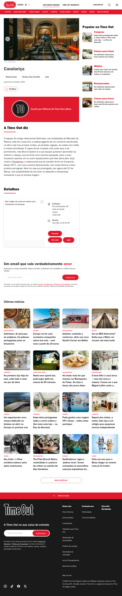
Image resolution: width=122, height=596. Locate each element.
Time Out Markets (71, 5)
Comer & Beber (34, 12)
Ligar (69, 240)
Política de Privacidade (62, 284)
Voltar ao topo (63, 496)
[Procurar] (109, 4)
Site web (55, 240)
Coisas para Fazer (20, 12)
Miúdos (75, 12)
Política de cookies (69, 546)
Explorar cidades (51, 5)
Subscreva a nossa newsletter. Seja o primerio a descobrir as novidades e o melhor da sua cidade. (39, 270)
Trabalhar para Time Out (70, 530)
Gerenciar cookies (69, 566)
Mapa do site (66, 576)
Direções (55, 234)
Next (75, 39)
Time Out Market (103, 12)
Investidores (67, 524)
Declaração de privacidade (68, 539)
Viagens (84, 12)
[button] (42, 202)
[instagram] (5, 586)
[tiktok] (11, 586)
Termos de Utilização (45, 284)
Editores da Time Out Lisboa (57, 109)
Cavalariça (17, 162)
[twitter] (25, 586)
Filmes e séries (65, 12)
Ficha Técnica (67, 512)
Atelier (91, 12)
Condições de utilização (67, 553)
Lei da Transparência (70, 561)
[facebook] (18, 586)
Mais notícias (61, 481)
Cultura (45, 12)
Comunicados (67, 518)
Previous (7, 39)
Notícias (8, 12)
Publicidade (87, 512)
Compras (54, 12)
